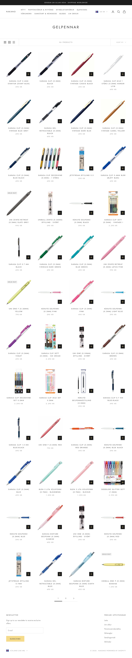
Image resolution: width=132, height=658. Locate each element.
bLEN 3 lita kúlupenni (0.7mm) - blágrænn (50, 490)
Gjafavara (82, 10)
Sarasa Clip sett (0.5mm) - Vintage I (113, 221)
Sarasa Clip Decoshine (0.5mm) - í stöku (50, 176)
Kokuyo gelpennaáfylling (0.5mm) (81, 400)
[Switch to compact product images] (14, 42)
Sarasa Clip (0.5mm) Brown (113, 354)
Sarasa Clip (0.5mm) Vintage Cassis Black (81, 82)
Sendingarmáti (109, 637)
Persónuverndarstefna (112, 629)
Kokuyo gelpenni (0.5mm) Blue (19, 535)
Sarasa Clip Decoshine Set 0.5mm (19, 399)
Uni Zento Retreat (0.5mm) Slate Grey (19, 221)
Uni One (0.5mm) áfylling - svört (81, 535)
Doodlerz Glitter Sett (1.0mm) (113, 490)
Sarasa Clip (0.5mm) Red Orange (81, 446)
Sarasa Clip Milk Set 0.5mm (50, 399)
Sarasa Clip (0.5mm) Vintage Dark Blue (81, 129)
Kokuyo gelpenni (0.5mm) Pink (50, 310)
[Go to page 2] (74, 598)
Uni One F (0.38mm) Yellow (19, 310)
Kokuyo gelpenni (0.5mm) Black (81, 221)
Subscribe (15, 639)
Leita (106, 620)
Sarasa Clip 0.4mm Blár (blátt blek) (113, 176)
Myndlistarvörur (65, 10)
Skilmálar (107, 641)
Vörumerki (26, 14)
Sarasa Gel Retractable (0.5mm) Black (50, 131)
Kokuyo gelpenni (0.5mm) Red (113, 535)
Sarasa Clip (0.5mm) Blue (18, 490)
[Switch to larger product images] (5, 42)
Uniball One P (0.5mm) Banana (113, 582)
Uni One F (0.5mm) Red (50, 445)
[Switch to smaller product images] (9, 42)
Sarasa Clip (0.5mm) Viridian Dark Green (50, 265)
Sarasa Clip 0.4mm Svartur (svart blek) (19, 82)
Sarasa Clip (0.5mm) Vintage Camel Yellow (113, 129)
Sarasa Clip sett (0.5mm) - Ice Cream (50, 354)
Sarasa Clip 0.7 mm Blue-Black (113, 399)
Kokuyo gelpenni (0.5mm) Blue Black (113, 446)
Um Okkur (73, 14)
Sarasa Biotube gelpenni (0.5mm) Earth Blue (81, 583)
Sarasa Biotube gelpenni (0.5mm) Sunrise (50, 536)
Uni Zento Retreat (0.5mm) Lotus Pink (113, 265)
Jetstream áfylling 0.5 (82, 175)
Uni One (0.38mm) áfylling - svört (82, 354)
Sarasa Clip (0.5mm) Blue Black (18, 176)
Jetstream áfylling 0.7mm (19, 582)
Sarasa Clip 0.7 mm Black (19, 265)
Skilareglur (108, 633)
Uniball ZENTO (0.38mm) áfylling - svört (50, 221)
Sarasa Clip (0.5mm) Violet (18, 354)
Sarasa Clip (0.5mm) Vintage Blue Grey (18, 129)
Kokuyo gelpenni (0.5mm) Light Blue (113, 310)
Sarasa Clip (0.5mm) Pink (81, 310)
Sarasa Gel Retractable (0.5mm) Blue (50, 583)
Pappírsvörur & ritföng (41, 10)
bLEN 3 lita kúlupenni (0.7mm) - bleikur (81, 490)
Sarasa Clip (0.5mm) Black (50, 82)
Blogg (63, 14)
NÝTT (23, 10)
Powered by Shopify (116, 651)
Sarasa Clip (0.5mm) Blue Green (81, 265)
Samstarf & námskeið (46, 14)
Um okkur (108, 624)
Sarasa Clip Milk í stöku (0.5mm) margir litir (113, 84)
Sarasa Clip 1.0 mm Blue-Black (19, 446)
